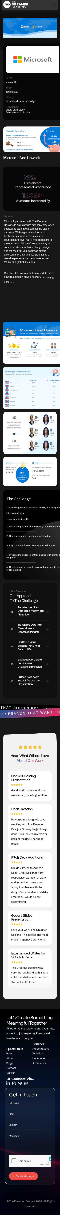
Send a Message (25, 1176)
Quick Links (14, 1049)
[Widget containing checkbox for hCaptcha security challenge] (30, 1161)
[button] (54, 5)
